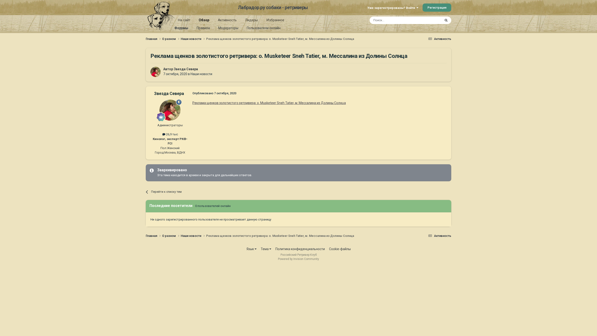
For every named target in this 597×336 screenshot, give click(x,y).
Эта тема (429, 20)
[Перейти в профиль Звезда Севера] (155, 72)
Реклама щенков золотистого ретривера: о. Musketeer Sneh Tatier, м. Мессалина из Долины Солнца (269, 103)
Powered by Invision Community (298, 259)
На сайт (184, 20)
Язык (250, 249)
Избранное (275, 20)
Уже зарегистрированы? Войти (392, 8)
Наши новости (201, 74)
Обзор (204, 20)
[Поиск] (446, 20)
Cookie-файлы (340, 249)
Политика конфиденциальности (300, 249)
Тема (265, 249)
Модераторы (228, 28)
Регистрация (436, 7)
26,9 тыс (171, 134)
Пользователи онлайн (264, 28)
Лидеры (251, 20)
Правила (203, 28)
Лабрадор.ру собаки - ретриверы (273, 7)
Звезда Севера (186, 69)
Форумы (181, 28)
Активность (227, 20)
